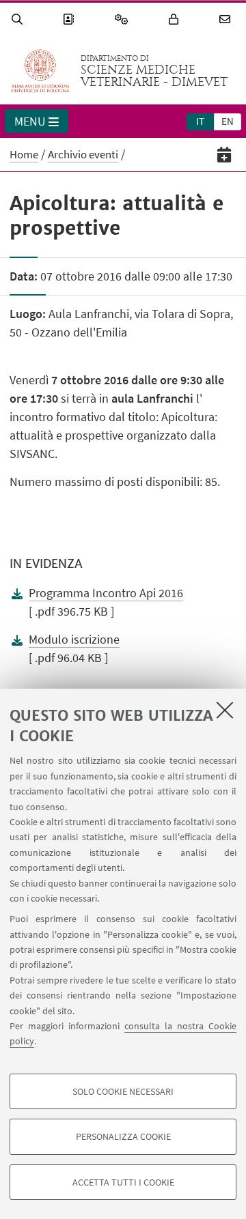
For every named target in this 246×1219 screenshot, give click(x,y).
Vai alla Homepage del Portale (40, 71)
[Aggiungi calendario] (224, 155)
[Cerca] (19, 19)
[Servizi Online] (124, 19)
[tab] (200, 120)
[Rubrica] (70, 19)
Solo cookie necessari (123, 1091)
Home (24, 154)
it (200, 121)
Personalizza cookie (123, 1136)
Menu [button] (30, 121)
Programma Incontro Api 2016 (106, 593)
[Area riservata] (176, 19)
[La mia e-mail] (227, 19)
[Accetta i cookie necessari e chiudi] (225, 710)
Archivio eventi (83, 154)
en (227, 121)
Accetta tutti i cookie (123, 1182)
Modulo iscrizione (74, 639)
